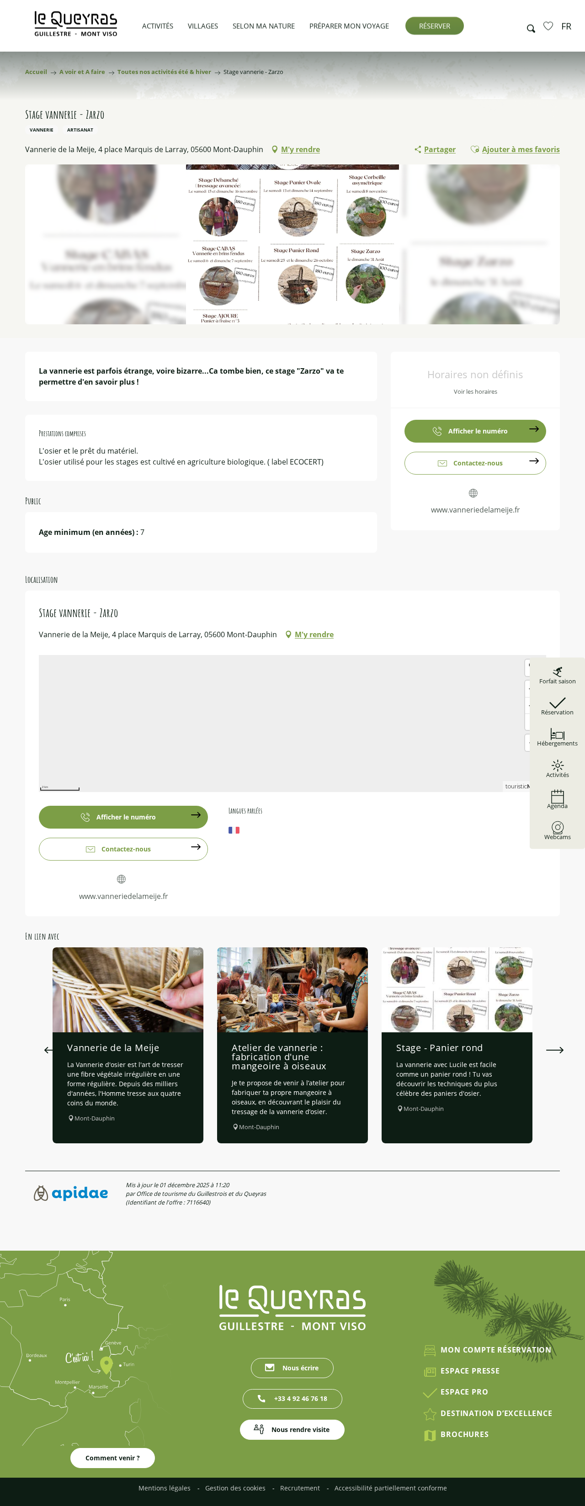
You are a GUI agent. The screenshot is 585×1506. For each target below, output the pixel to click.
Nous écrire (300, 1367)
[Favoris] (549, 25)
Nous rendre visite (300, 1429)
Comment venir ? (112, 1457)
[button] (528, 26)
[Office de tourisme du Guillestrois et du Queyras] (76, 28)
